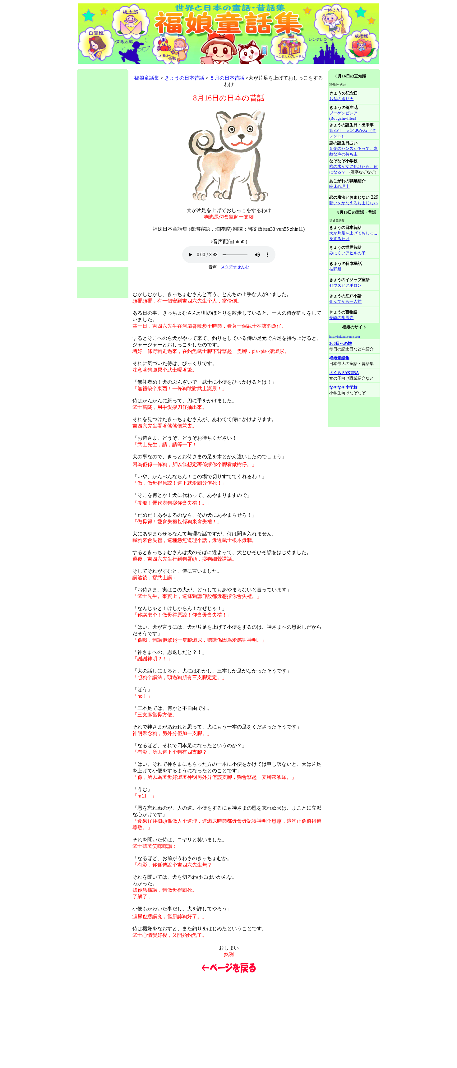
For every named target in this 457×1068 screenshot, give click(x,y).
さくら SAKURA (344, 372)
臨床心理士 (339, 186)
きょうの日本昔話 (184, 78)
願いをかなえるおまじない (353, 203)
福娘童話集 (146, 78)
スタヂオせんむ (235, 267)
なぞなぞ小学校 (343, 387)
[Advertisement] (190, 67)
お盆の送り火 (341, 98)
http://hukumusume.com (344, 336)
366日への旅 (340, 343)
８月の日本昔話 (227, 78)
